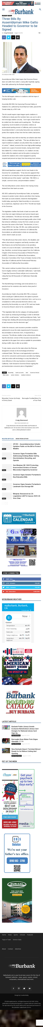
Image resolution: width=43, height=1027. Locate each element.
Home (4, 935)
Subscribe (36, 591)
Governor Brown (34, 372)
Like (13, 580)
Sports (16, 935)
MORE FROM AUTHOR (22, 438)
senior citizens (15, 375)
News (4, 449)
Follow (37, 583)
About (4, 949)
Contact (10, 949)
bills (27, 372)
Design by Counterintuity (21, 995)
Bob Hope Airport (16, 755)
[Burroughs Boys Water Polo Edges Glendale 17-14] (6, 740)
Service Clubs (17, 940)
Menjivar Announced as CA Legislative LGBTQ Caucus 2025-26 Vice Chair (26, 496)
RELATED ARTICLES (8, 438)
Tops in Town (6, 940)
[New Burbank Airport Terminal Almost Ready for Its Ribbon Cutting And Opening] (6, 750)
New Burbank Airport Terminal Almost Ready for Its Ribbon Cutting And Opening (26, 751)
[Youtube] (30, 989)
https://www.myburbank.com (21, 423)
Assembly (10, 372)
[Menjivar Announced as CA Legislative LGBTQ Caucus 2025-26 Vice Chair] (7, 496)
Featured (30, 935)
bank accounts (20, 372)
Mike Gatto (6, 375)
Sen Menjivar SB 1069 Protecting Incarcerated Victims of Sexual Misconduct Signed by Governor (25, 467)
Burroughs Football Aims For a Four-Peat (31, 399)
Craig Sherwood (8, 33)
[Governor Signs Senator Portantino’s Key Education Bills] (7, 477)
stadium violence (26, 375)
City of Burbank (16, 735)
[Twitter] (24, 989)
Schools (22, 935)
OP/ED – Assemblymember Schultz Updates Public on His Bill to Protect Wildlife (27, 446)
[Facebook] (13, 989)
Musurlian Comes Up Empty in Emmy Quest (11, 399)
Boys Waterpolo (16, 744)
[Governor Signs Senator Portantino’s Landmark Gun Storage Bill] (7, 486)
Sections (4, 15)
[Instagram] (19, 989)
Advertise (18, 949)
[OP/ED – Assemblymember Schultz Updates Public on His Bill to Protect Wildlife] (7, 446)
